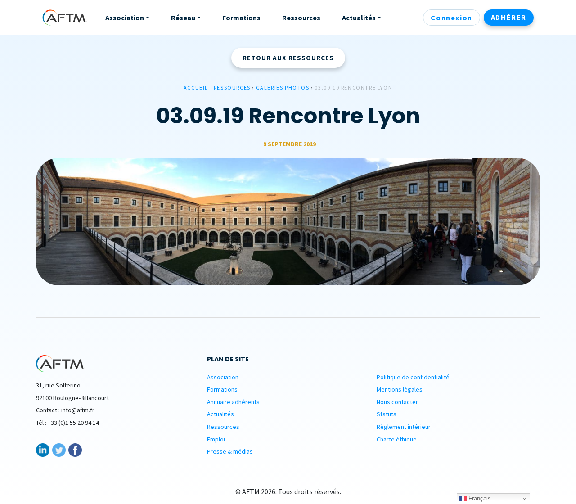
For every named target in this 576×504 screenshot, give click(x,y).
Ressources (232, 87)
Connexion (451, 17)
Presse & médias (230, 451)
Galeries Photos (283, 87)
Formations (222, 389)
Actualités (220, 414)
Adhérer (508, 17)
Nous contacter (397, 402)
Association (222, 377)
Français (479, 498)
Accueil (196, 87)
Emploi (216, 439)
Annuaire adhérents (233, 402)
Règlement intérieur (404, 427)
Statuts (386, 414)
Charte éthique (397, 439)
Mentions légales (400, 389)
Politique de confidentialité (413, 377)
